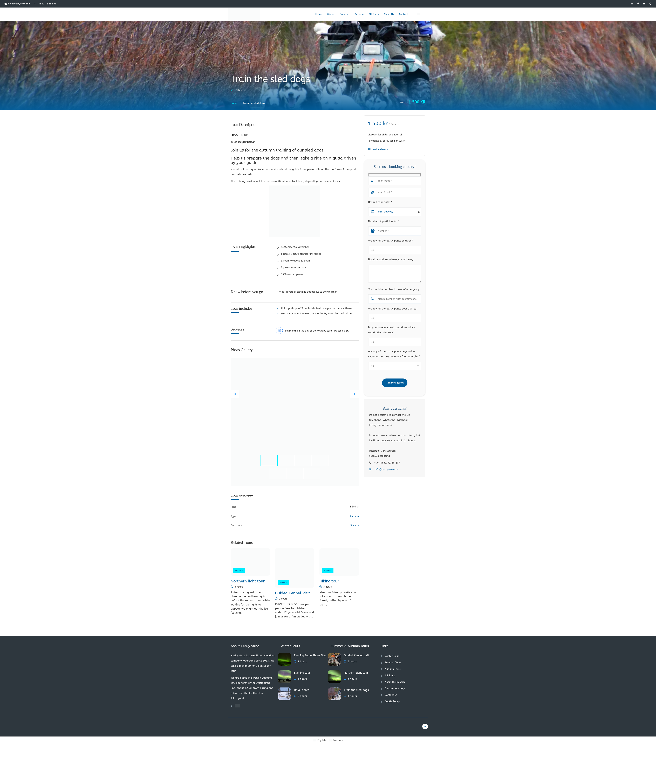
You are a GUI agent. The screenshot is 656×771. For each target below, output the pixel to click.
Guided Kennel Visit (292, 593)
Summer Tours (393, 662)
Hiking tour (329, 581)
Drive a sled (302, 690)
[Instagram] (650, 4)
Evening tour (302, 672)
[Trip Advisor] (632, 4)
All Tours (374, 14)
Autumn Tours (393, 669)
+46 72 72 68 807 (46, 3)
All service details (378, 149)
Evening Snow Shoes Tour (310, 655)
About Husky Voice (395, 682)
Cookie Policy (392, 701)
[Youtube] (644, 4)
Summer (345, 14)
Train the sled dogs (356, 690)
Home (318, 14)
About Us (389, 14)
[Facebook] (638, 4)
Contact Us (405, 14)
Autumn (359, 14)
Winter (331, 14)
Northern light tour (248, 581)
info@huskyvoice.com (19, 3)
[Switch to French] (418, 14)
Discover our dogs (395, 688)
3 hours (240, 90)
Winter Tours (392, 656)
